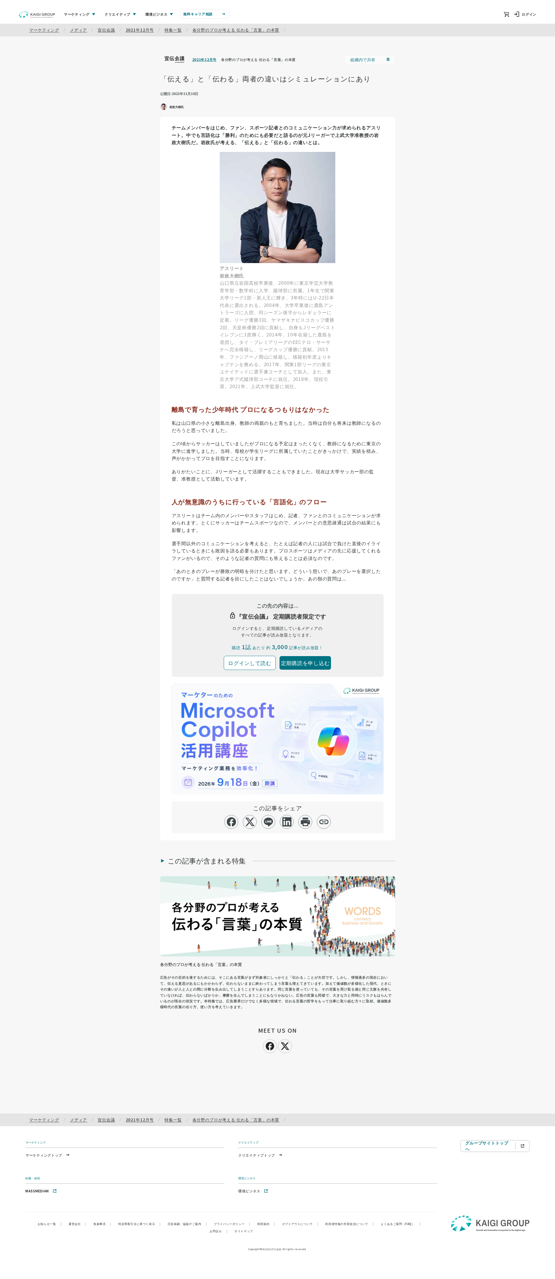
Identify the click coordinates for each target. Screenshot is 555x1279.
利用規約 (266, 1224)
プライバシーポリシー (232, 1224)
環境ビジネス (249, 1190)
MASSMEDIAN (37, 1190)
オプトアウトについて (300, 1224)
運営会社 (77, 1224)
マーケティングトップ (43, 1155)
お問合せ (218, 1231)
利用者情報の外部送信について (349, 1224)
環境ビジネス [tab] (156, 14)
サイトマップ (243, 1231)
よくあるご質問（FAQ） (400, 1224)
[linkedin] (286, 822)
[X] (285, 1045)
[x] (249, 822)
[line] (268, 822)
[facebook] (231, 822)
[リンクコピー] (323, 822)
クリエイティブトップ (256, 1155)
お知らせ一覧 (50, 1224)
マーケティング (44, 30)
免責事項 (102, 1224)
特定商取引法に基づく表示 (139, 1224)
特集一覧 (173, 30)
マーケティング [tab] (77, 14)
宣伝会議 (106, 30)
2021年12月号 (140, 30)
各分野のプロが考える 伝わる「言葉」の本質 (236, 30)
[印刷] (305, 822)
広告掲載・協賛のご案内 (187, 1224)
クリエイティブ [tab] (117, 14)
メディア (78, 30)
